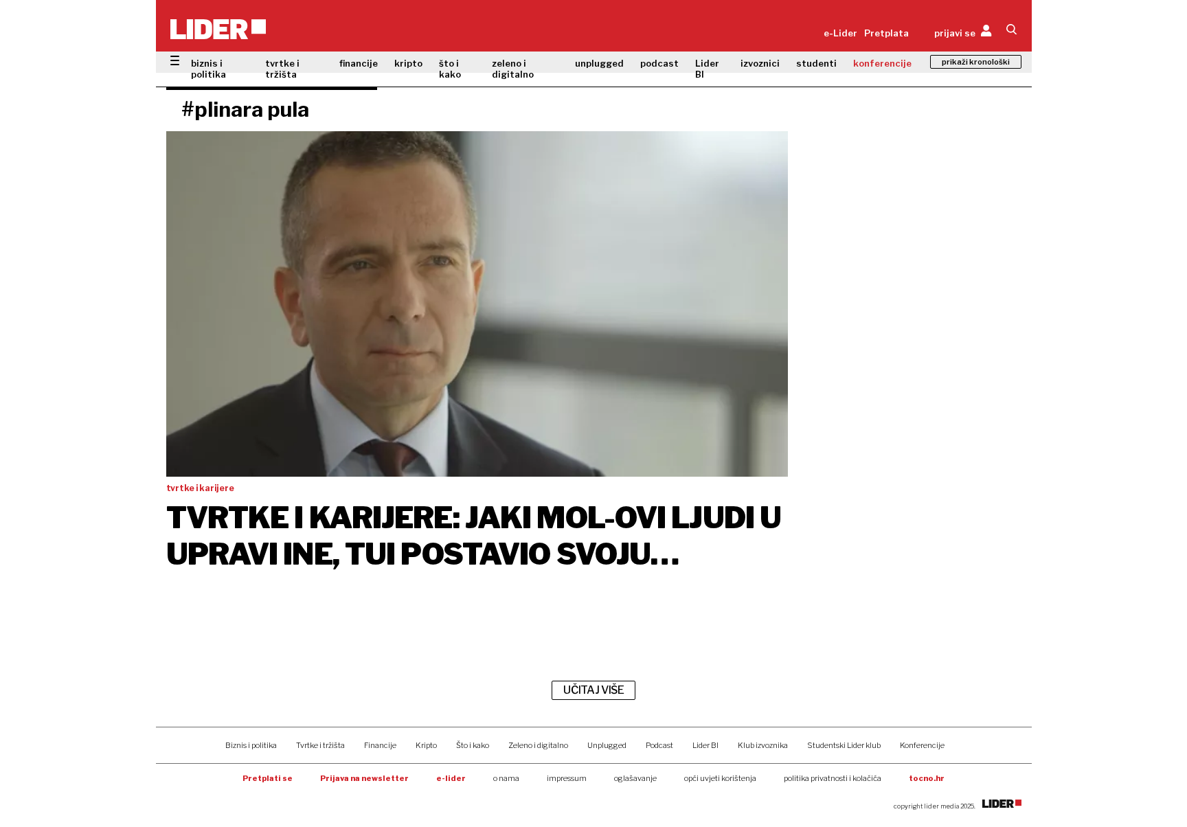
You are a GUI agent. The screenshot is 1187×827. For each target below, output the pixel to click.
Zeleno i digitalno (538, 745)
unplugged (599, 63)
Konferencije (922, 745)
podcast (659, 63)
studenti (816, 63)
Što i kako (472, 745)
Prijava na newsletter (364, 778)
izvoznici (760, 63)
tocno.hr (927, 778)
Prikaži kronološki (976, 62)
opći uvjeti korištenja (720, 778)
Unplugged (606, 745)
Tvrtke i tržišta (320, 745)
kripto (408, 63)
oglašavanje (635, 778)
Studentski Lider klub (844, 745)
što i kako (450, 69)
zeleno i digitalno (513, 69)
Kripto (426, 745)
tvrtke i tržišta (282, 69)
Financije (380, 745)
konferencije (882, 63)
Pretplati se (267, 778)
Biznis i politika (251, 745)
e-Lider (840, 32)
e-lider (451, 778)
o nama (506, 778)
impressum (567, 778)
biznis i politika (208, 69)
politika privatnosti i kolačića (832, 778)
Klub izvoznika (763, 745)
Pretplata (886, 32)
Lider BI (707, 69)
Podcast (659, 745)
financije (358, 63)
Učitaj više (593, 689)
